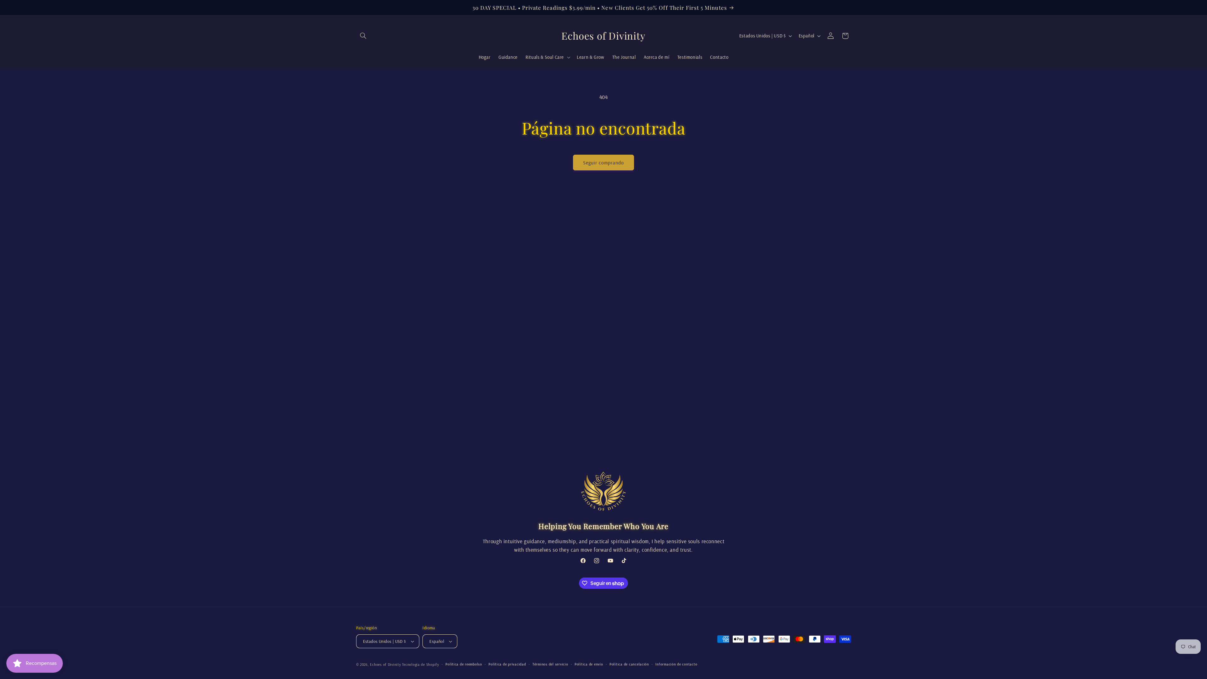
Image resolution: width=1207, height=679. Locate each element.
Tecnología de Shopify (420, 664)
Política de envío (589, 664)
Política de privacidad (507, 664)
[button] (363, 36)
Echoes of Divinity (385, 664)
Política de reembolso (463, 664)
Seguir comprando (603, 162)
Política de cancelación (629, 664)
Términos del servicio (550, 664)
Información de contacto (676, 664)
